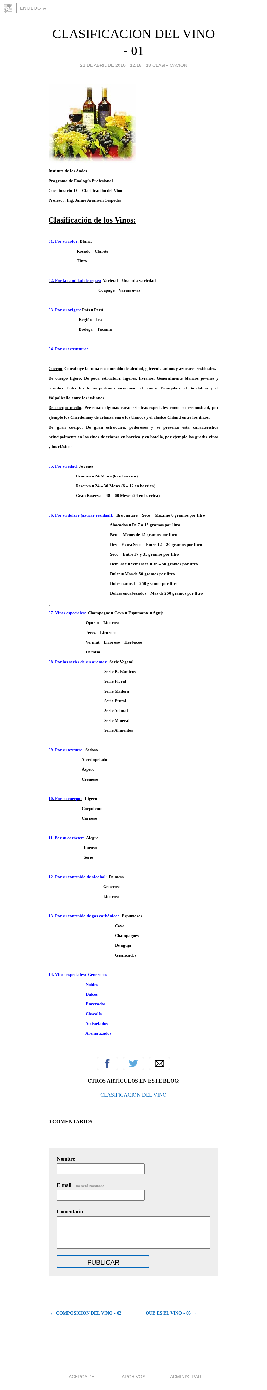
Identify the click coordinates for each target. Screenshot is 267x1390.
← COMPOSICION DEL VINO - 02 (85, 1313)
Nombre (66, 1159)
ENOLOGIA (33, 8)
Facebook (107, 1063)
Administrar (185, 1376)
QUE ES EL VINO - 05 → (171, 1313)
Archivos (133, 1376)
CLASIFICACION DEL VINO (133, 1095)
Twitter (133, 1063)
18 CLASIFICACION (166, 65)
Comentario (70, 1211)
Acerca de (81, 1376)
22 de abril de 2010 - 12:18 (111, 65)
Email (159, 1063)
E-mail (81, 1185)
